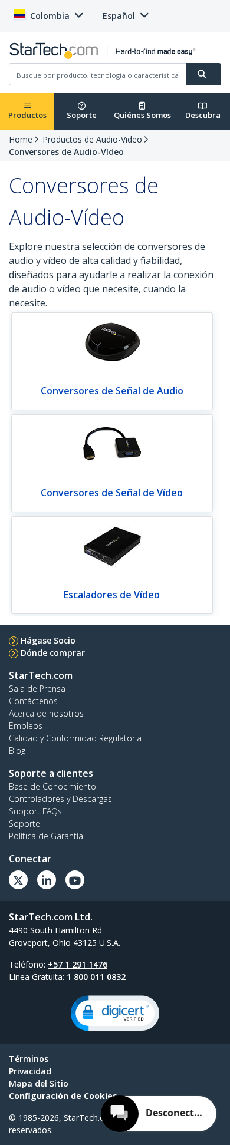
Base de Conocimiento (52, 786)
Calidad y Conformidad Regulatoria (75, 738)
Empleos (25, 725)
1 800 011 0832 (96, 976)
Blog (17, 750)
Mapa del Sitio (38, 1083)
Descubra (203, 115)
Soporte (82, 115)
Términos (28, 1058)
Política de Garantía (46, 836)
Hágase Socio (48, 640)
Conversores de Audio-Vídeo (66, 151)
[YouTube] (74, 879)
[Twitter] (18, 879)
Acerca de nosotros (46, 713)
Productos (27, 115)
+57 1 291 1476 (77, 964)
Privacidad (30, 1071)
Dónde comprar (53, 652)
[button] (115, 1013)
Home (20, 139)
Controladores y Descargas (60, 798)
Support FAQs (35, 811)
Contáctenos (33, 701)
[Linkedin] (46, 879)
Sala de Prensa (37, 688)
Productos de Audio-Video (92, 139)
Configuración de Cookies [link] (63, 1095)
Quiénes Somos (142, 115)
